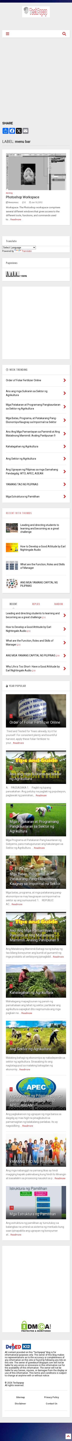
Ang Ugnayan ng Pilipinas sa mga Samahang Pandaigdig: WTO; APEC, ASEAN (36, 1100)
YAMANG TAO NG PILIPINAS (33, 1161)
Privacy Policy (51, 1397)
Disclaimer (20, 1403)
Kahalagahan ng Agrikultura (31, 992)
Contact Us (51, 1403)
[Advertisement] (36, 23)
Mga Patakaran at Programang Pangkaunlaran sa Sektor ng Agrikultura (34, 826)
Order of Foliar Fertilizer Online (35, 722)
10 (12, 1208)
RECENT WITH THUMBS (19, 513)
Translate (27, 251)
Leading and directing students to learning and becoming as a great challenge (39, 528)
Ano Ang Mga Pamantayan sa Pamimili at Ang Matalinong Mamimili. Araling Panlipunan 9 (34, 935)
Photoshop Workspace (22, 197)
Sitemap (20, 1397)
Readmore (15, 219)
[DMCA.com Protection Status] (36, 1331)
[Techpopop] (36, 15)
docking (9, 193)
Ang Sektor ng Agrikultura (30, 1049)
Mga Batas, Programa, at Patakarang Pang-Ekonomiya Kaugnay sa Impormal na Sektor (35, 879)
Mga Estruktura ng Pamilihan (33, 1214)
